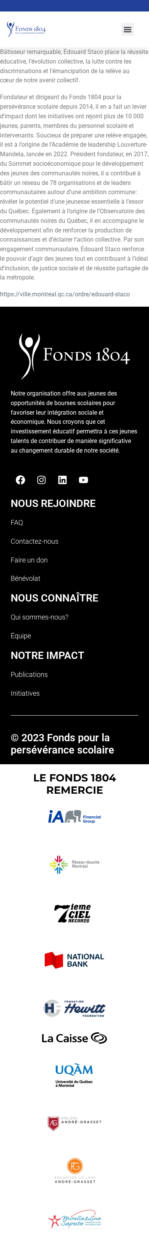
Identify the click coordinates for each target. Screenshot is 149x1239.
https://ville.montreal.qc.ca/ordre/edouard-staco (65, 294)
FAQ (17, 522)
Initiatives (25, 693)
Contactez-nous (34, 541)
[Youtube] (83, 480)
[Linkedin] (62, 480)
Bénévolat (25, 578)
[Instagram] (41, 480)
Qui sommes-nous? (39, 617)
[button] (127, 29)
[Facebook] (20, 480)
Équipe (21, 636)
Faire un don (29, 560)
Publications (29, 674)
